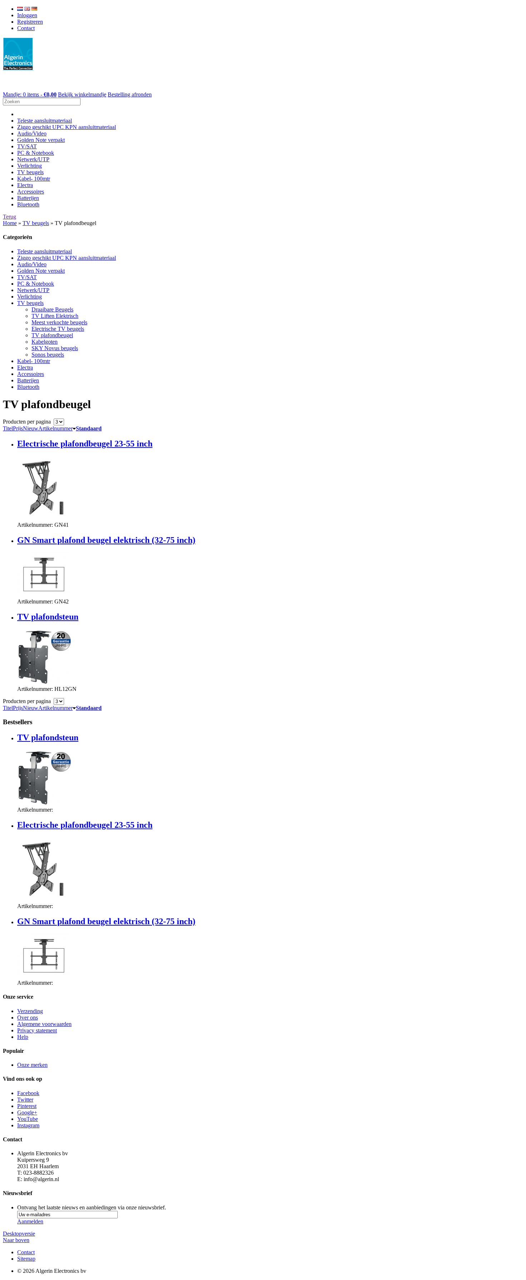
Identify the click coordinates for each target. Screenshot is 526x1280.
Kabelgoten (44, 342)
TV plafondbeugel (52, 335)
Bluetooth (28, 204)
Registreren (30, 22)
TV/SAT (27, 146)
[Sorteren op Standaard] (74, 428)
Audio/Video (32, 133)
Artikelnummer (55, 428)
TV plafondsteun (47, 616)
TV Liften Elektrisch (54, 316)
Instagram (28, 1125)
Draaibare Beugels (52, 309)
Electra (25, 185)
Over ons (27, 1017)
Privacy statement (37, 1030)
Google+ (27, 1112)
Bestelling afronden (130, 94)
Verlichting (29, 166)
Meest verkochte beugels (59, 322)
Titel (8, 428)
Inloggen (27, 15)
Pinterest (26, 1106)
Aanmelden (30, 1221)
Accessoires (30, 191)
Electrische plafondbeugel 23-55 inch (84, 443)
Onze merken (32, 1065)
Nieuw (30, 428)
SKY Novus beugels (54, 348)
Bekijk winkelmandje (82, 94)
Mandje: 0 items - (30, 94)
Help (22, 1037)
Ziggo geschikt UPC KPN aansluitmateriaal (66, 127)
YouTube (27, 1119)
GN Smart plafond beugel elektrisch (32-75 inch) (106, 540)
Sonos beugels (47, 355)
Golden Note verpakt (41, 140)
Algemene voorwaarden (44, 1024)
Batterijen (28, 198)
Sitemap (26, 1259)
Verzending (30, 1011)
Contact (26, 28)
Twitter (25, 1100)
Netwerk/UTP (33, 159)
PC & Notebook (35, 153)
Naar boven (16, 1240)
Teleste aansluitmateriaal (44, 121)
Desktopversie (19, 1234)
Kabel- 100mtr (33, 179)
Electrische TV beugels (57, 329)
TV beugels (30, 172)
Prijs (18, 428)
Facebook (28, 1093)
